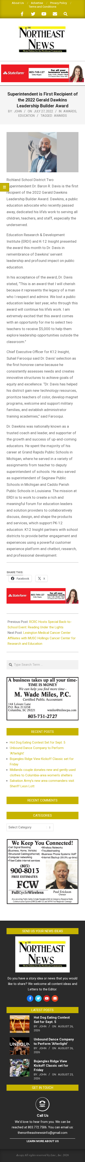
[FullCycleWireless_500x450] (42, 841)
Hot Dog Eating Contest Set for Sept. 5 (37, 742)
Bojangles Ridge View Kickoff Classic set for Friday (51, 1065)
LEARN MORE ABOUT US (43, 1141)
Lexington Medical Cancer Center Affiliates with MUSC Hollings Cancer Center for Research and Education (42, 638)
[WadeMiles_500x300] (42, 680)
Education (26, 115)
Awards (69, 111)
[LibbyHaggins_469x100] (42, 66)
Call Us (42, 1115)
